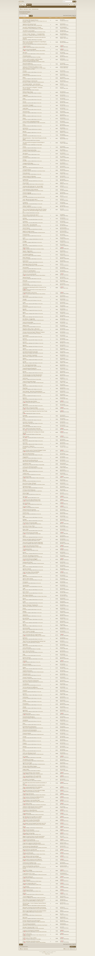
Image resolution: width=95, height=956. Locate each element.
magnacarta (25, 31)
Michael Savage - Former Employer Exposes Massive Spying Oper (34, 903)
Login (25, 6)
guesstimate (27, 464)
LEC (24, 265)
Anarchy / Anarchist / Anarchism (30, 355)
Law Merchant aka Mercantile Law (30, 460)
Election (24, 552)
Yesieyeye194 (26, 229)
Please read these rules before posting (31, 941)
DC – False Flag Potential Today (29, 365)
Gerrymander (26, 267)
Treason (24, 348)
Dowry (24, 118)
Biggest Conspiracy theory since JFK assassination (34, 836)
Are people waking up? (28, 876)
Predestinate (25, 179)
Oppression (25, 404)
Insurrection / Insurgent (28, 105)
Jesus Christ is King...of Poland (29, 483)
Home (24, 4)
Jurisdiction (25, 439)
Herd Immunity (26, 111)
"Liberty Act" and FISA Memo (29, 270)
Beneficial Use (26, 284)
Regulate (24, 345)
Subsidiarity (25, 720)
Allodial (24, 707)
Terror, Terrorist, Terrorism (28, 651)
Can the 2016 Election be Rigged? (30, 559)
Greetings (25, 196)
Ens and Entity (26, 618)
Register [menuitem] (74, 5)
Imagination (25, 95)
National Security (26, 277)
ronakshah (25, 382)
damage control (26, 867)
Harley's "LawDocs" (27, 206)
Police (24, 124)
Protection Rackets (27, 733)
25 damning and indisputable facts (30, 846)
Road (24, 516)
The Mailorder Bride (27, 549)
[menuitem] (70, 5)
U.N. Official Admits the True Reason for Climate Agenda (33, 432)
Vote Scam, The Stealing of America (30, 555)
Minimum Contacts (27, 664)
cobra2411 (25, 144)
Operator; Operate (27, 568)
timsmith (25, 648)
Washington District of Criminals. (30, 264)
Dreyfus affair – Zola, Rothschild (30, 224)
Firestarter (25, 25)
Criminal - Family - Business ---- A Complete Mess (34, 34)
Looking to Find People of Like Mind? (31, 930)
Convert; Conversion (27, 677)
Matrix (24, 115)
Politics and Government (41, 53)
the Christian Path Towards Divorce (30, 20)
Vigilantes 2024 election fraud (29, 24)
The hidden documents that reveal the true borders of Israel (35, 783)
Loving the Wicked (27, 169)
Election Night (26, 493)
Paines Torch (26, 844)
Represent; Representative (28, 453)
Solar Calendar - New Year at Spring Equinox (32, 391)
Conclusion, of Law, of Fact (29, 526)
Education (37, 89)
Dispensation (25, 261)
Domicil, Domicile (27, 657)
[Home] (21, 1)
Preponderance (26, 74)
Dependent (25, 644)
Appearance (25, 615)
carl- (24, 197)
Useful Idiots (25, 108)
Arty (45, 952)
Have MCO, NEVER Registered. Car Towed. (32, 27)
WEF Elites (25, 52)
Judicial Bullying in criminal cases (30, 81)
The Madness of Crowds (28, 759)
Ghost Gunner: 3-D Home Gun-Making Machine (33, 797)
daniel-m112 (25, 39)
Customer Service (26, 46)
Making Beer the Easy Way (28, 833)
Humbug (25, 218)
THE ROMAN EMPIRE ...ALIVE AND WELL (32, 84)
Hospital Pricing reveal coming (29, 150)
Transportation (26, 585)
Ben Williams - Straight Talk (29, 319)
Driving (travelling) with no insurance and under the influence (34, 38)
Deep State (25, 388)
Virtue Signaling (26, 425)
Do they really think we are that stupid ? (31, 920)
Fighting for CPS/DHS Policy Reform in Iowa (32, 67)
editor (25, 47)
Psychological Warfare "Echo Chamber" (31, 772)
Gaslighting (25, 202)
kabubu (25, 642)
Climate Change (39, 429)
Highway (25, 575)
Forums (29, 4)
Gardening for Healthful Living (29, 862)
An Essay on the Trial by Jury (29, 490)
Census (24, 146)
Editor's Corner (38, 777)
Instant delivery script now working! (31, 856)
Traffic (24, 588)
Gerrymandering (26, 503)
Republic (24, 309)
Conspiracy (25, 221)
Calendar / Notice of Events (42, 596)
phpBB (44, 951)
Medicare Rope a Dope (28, 92)
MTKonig (25, 61)
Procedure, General (40, 437)
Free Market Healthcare (28, 254)
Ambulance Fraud (27, 713)
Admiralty (25, 470)
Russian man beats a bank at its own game (32, 539)
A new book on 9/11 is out (29, 873)
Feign (24, 654)
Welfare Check (26, 325)
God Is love (25, 378)
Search (22, 6)
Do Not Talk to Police (27, 803)
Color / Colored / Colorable (29, 631)
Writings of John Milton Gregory (30, 766)
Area (24, 749)
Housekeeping (26, 886)
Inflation (24, 358)
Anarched (25, 255)
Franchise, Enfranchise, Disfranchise (31, 680)
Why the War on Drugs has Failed (30, 407)
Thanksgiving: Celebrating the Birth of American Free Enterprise (34, 288)
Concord (24, 342)
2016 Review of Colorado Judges (30, 522)
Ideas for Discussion (27, 933)
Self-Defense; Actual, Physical (41, 804)
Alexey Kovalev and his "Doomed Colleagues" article (34, 450)
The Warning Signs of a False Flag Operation (32, 375)
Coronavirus (25, 128)
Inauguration (25, 457)
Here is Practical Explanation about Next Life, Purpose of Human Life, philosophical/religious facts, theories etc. (35, 210)
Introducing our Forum (28, 890)
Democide (25, 280)
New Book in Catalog (27, 870)
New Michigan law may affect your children (32, 816)
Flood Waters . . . (26, 156)
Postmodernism (26, 173)
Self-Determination (27, 486)
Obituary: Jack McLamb (28, 853)
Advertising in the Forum (28, 793)
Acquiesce (25, 690)
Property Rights (39, 144)
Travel (24, 565)
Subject (24, 667)
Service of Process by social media (30, 532)
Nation (24, 312)
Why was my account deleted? (29, 49)
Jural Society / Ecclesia (41, 31)
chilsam (62, 55)
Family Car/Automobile (28, 322)
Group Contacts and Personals (40, 197)
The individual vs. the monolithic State (31, 800)
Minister (24, 371)
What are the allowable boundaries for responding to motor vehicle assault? (34, 42)
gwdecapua (63, 923)
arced (24, 212)
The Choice (25, 496)
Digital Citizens (26, 247)
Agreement (25, 710)
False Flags (39, 366)
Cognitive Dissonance (27, 670)
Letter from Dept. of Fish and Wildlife (31, 572)
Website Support (38, 857)
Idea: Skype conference (28, 595)
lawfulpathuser (26, 874)
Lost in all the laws (27, 647)
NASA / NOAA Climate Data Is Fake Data (31, 428)
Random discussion (42, 232)
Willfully (24, 611)
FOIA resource (26, 436)
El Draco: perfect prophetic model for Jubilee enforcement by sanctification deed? (32, 60)
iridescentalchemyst (64, 66)
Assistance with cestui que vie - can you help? (33, 186)
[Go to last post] (64, 19)
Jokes (39, 154)
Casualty (24, 299)
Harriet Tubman (26, 228)
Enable (24, 601)
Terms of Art (39, 64)
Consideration (26, 684)
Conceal (24, 736)
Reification (25, 638)
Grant (24, 621)
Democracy (25, 305)
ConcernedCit (26, 596)
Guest (24, 394)
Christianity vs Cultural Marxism (30, 810)
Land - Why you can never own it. (30, 199)
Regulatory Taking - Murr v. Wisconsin (31, 329)
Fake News (38, 402)
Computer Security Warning (29, 839)
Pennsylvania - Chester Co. (28, 446)
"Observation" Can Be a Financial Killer (31, 820)
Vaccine (24, 101)
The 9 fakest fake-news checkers (30, 401)
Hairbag (24, 160)
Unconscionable (26, 628)
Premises (25, 338)
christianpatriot (26, 28)
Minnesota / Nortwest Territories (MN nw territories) (34, 907)
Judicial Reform (38, 523)
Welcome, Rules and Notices (40, 47)
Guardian (25, 53)
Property (25, 743)
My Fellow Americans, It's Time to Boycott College (34, 790)
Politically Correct (26, 674)
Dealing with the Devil (27, 562)
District (24, 598)
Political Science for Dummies (29, 509)
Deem (24, 740)
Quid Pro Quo (26, 513)
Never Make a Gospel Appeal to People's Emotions (34, 899)
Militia (24, 77)
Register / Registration (27, 251)
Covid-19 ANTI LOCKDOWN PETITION (31, 121)
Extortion (25, 693)
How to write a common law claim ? (31, 215)
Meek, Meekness (26, 257)
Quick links (21, 5)
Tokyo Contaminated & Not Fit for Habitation (32, 787)
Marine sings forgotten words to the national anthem (34, 910)
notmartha (25, 64)
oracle (25, 494)
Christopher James (27, 56)
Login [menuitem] (72, 5)
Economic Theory (26, 506)
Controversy (25, 697)
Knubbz (25, 379)
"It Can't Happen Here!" (28, 896)
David (24, 85)
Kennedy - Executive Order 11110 (30, 927)
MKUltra (24, 893)
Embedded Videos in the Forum (30, 292)
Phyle (24, 315)
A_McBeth (25, 151)
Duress (24, 608)
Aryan (24, 238)
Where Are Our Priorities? (28, 830)
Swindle (24, 361)
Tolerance (25, 134)
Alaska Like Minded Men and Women (31, 866)
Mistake (24, 624)
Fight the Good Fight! (27, 763)
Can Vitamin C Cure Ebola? (28, 779)
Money (24, 480)
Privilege (24, 241)
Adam (62, 182)
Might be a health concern (28, 231)
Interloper (25, 661)
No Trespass (25, 756)
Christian (25, 71)
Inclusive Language (27, 192)
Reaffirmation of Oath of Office (29, 938)
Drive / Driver (26, 592)
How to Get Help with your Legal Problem (32, 634)
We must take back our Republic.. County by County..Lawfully (32, 88)
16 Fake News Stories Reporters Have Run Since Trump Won (35, 411)
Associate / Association (28, 422)
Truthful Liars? (26, 473)
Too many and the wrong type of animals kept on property (33, 143)
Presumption (25, 703)
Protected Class (26, 234)
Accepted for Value (27, 463)
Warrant (24, 131)
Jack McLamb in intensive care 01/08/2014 (32, 859)
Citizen (24, 536)
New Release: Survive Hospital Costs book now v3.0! (34, 823)
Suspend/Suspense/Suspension (30, 368)
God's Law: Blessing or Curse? (29, 753)
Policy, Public (26, 529)
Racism (24, 826)
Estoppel (24, 519)
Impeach (24, 166)
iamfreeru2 (26, 847)
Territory (24, 746)
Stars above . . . (26, 153)
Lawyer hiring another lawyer (29, 381)
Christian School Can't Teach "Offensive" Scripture (34, 332)
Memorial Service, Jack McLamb (30, 849)
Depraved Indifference (28, 63)
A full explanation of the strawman (30, 189)
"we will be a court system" (29, 30)
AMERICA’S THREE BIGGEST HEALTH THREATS (33, 807)
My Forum (25, 917)
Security (37, 840)
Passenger (25, 415)
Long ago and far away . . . (28, 163)
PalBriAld (62, 214)
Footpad (62, 19)
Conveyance (25, 582)
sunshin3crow (63, 33)
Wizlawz (25, 908)
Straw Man (25, 443)
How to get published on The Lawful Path (32, 776)
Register (29, 6)
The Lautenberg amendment (29, 924)
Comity (24, 700)
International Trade (27, 476)
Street (24, 418)
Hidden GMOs (26, 769)
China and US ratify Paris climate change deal (33, 542)
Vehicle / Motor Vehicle (28, 578)
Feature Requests (26, 880)
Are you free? (26, 183)
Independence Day (27, 813)
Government (25, 296)
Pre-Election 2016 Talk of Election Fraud (31, 499)
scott (24, 915)
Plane (24, 723)
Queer (24, 98)
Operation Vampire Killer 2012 (29, 883)
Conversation (26, 335)
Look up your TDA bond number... (30, 466)
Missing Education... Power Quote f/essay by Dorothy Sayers (34, 138)
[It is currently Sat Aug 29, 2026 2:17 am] (74, 9)
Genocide (25, 244)
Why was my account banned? (29, 274)
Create (24, 302)
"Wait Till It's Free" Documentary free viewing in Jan (34, 641)
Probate (24, 384)
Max (24, 911)
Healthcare (40, 129)
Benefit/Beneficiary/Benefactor (29, 726)
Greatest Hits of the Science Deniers (31, 545)
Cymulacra (62, 41)
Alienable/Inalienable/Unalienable (30, 352)
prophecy (25, 921)
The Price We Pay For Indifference (30, 687)
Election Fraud (39, 25)
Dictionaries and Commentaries (30, 730)
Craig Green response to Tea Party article (32, 843)
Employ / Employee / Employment (30, 605)
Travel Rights (41, 28)
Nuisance (25, 398)
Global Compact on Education (29, 176)
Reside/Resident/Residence (29, 717)
